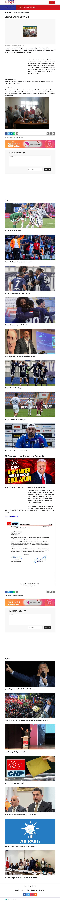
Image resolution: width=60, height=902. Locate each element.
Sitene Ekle (41, 890)
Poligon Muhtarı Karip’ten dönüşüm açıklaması (32, 7)
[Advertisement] (16, 63)
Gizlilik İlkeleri (34, 890)
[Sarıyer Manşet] (11, 2)
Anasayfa (9, 12)
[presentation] (10, 7)
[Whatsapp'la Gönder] (14, 133)
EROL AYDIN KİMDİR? (11, 516)
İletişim (27, 890)
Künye (22, 890)
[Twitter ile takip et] (28, 894)
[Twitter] (8, 133)
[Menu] (50, 2)
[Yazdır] (17, 133)
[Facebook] (6, 133)
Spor (14, 12)
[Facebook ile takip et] (24, 894)
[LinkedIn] (11, 133)
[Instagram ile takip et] (32, 894)
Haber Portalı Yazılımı (12, 899)
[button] (48, 133)
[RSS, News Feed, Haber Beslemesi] (35, 894)
